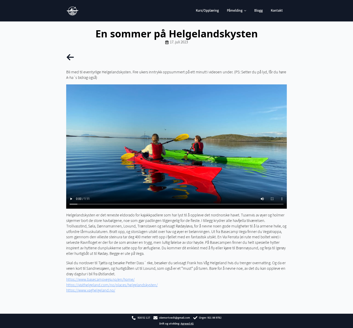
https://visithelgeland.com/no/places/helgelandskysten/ (112, 285)
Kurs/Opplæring (207, 10)
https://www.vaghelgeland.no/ (90, 290)
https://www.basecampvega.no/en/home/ (100, 279)
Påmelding (234, 10)
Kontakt (277, 10)
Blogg (258, 10)
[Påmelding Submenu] (246, 11)
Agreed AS (187, 324)
